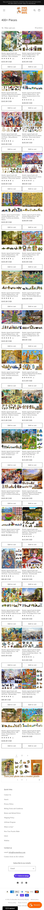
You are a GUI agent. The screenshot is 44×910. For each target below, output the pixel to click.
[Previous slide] (17, 780)
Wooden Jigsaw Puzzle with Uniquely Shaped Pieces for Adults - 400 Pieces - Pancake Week (11, 692)
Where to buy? (8, 827)
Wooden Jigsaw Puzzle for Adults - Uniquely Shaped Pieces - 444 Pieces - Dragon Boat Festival (11, 294)
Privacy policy (12, 902)
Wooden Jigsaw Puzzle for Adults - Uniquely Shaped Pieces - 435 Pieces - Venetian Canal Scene (11, 373)
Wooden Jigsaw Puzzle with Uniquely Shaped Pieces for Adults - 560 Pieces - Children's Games (11, 413)
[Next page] (27, 755)
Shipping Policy (9, 817)
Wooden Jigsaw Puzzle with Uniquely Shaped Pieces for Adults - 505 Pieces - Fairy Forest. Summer (11, 176)
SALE (6, 836)
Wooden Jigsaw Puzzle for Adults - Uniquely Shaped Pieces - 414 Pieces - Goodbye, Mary (31, 54)
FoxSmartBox (13, 899)
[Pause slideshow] (40, 780)
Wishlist (6, 840)
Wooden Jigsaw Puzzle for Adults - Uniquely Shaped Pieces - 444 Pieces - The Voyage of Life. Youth (31, 611)
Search (6, 799)
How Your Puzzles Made (12, 831)
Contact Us (7, 795)
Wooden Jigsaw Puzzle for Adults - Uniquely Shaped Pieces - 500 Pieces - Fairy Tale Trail (31, 453)
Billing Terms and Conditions (13, 808)
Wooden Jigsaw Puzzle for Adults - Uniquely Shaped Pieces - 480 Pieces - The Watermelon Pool (11, 531)
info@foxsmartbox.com (17, 852)
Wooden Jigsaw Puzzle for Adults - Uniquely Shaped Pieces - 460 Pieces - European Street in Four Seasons (31, 95)
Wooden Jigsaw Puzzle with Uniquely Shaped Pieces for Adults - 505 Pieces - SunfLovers (32, 373)
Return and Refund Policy (12, 813)
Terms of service (22, 902)
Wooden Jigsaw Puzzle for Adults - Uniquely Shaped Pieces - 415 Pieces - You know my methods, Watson (11, 217)
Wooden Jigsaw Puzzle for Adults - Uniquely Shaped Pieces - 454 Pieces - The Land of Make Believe (31, 294)
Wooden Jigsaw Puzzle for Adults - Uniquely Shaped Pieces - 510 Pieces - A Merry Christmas (31, 413)
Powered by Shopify (23, 899)
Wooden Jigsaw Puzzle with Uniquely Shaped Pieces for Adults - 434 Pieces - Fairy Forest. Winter (32, 135)
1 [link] (16, 755)
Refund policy (35, 899)
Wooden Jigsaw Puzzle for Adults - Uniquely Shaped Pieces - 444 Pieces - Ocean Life (11, 651)
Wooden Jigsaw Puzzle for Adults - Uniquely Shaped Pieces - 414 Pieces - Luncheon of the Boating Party (11, 493)
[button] (4, 10)
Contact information (23, 905)
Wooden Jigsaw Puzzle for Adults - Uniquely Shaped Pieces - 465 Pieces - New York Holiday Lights (11, 334)
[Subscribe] (33, 868)
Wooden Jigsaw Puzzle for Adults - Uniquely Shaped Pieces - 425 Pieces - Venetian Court (11, 453)
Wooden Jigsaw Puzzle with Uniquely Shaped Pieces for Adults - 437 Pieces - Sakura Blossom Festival (11, 136)
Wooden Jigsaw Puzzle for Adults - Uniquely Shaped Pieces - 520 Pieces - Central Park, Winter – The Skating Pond (31, 652)
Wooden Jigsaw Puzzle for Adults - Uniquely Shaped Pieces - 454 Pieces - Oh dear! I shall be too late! (11, 611)
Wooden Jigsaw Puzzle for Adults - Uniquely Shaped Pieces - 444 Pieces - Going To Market (11, 254)
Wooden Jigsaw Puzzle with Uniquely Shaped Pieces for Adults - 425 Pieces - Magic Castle (32, 176)
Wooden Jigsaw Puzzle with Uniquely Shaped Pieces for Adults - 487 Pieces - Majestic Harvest (11, 94)
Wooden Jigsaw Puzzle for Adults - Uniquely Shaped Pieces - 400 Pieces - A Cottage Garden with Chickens (31, 335)
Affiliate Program (9, 822)
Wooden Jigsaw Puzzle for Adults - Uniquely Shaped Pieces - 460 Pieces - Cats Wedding (31, 216)
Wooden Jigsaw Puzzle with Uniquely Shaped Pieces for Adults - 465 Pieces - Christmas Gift (32, 572)
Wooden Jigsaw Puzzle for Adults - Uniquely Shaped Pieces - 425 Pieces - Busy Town (31, 254)
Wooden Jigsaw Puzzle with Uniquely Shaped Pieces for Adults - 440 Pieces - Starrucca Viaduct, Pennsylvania (32, 493)
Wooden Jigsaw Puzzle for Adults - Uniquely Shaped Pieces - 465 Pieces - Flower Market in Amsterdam (11, 733)
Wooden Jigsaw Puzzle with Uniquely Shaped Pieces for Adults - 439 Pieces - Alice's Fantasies (11, 54)
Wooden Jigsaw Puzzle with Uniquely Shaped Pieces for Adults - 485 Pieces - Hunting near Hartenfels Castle (32, 532)
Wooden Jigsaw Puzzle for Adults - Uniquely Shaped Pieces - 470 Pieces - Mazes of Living (31, 692)
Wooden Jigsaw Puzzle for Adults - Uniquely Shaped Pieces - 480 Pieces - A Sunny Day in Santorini (31, 732)
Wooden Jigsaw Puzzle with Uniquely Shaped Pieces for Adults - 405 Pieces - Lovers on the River (11, 572)
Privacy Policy (8, 804)
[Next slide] (26, 780)
